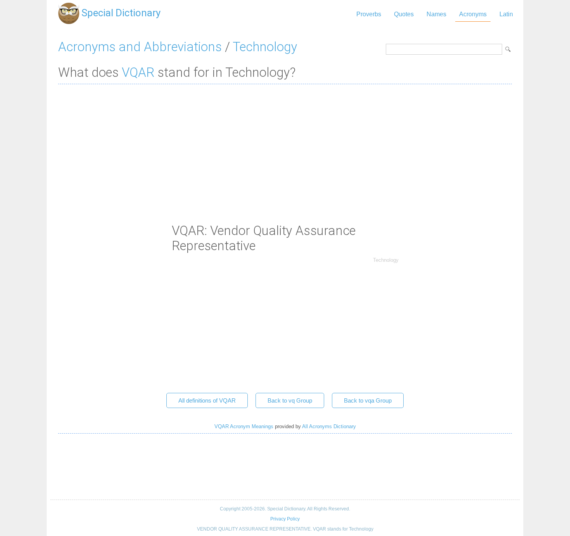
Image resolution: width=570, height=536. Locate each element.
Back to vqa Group (368, 400)
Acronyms (473, 14)
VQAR (138, 72)
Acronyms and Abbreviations (140, 46)
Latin (506, 14)
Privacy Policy (285, 519)
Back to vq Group (290, 400)
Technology (265, 46)
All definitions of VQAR (207, 400)
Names (436, 14)
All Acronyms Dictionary (329, 426)
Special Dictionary (121, 13)
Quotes (404, 14)
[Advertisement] (285, 146)
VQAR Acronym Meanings (243, 426)
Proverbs (368, 14)
